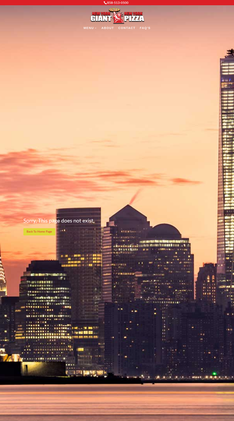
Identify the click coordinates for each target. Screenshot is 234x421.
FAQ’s (145, 28)
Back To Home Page (39, 231)
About (107, 28)
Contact (126, 28)
